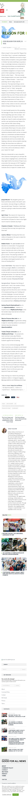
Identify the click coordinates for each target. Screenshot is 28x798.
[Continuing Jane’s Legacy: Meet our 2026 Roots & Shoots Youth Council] (14, 564)
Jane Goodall (10, 403)
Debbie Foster (5, 243)
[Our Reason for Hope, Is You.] (14, 32)
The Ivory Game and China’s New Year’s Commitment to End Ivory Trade (7, 420)
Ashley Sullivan (7, 47)
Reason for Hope (6, 408)
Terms (3, 703)
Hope (3, 403)
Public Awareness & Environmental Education (13, 406)
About (3, 689)
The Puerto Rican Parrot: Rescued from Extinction (20, 419)
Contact (4, 695)
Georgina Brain (5, 283)
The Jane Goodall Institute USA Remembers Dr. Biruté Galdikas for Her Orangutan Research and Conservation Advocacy (17, 741)
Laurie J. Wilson (6, 235)
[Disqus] (14, 598)
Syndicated (15, 408)
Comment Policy (6, 692)
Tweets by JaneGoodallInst (9, 783)
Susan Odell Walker (6, 265)
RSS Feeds (4, 697)
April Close (4, 215)
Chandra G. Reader (7, 226)
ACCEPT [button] (15, 794)
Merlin (14, 268)
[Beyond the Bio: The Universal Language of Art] (14, 525)
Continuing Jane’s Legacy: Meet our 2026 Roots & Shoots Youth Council (13, 574)
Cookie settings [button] (6, 794)
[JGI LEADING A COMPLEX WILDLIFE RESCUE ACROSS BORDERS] (14, 544)
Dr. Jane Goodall (15, 243)
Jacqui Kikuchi (5, 199)
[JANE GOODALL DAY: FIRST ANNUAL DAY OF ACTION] (4, 749)
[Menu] (2, 11)
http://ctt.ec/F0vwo (16, 385)
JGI (15, 403)
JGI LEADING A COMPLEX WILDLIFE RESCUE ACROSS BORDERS (16, 723)
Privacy (3, 700)
